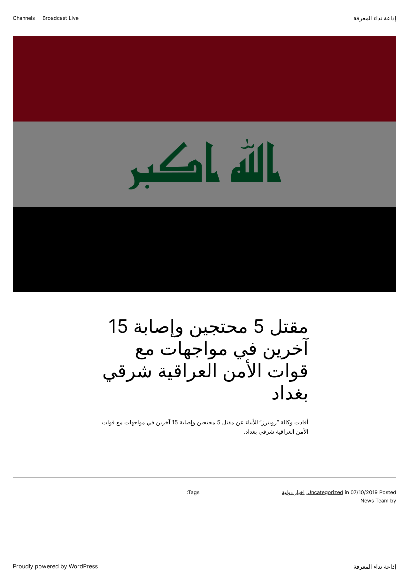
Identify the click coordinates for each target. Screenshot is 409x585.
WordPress (83, 566)
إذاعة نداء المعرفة (374, 18)
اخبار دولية (293, 492)
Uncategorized (325, 492)
